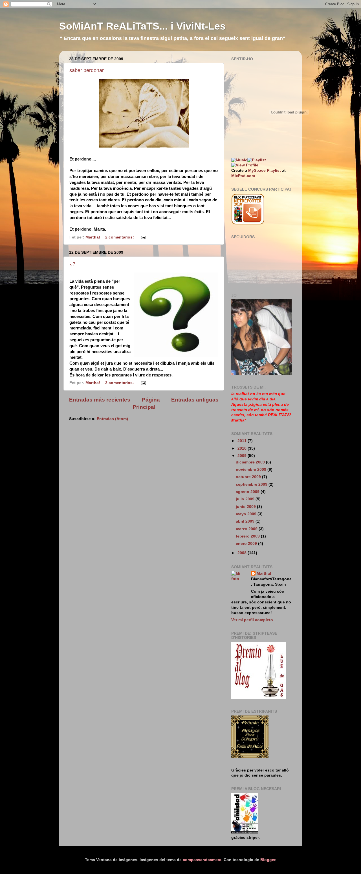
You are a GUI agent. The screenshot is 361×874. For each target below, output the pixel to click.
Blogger (267, 860)
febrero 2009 (248, 536)
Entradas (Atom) (112, 419)
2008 (242, 553)
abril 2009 (246, 521)
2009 (242, 456)
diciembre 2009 (251, 462)
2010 (242, 448)
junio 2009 (246, 507)
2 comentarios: (120, 237)
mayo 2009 (246, 514)
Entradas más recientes (99, 400)
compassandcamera (202, 860)
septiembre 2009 (252, 484)
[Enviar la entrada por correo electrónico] (143, 237)
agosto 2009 (248, 492)
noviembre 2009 (251, 469)
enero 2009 (247, 543)
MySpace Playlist (264, 170)
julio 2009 (246, 499)
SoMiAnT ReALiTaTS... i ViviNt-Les (142, 26)
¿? (72, 264)
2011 (242, 441)
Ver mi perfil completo (252, 620)
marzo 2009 (247, 529)
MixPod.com (243, 176)
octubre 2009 (249, 477)
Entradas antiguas (195, 400)
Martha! (264, 573)
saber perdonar (86, 70)
